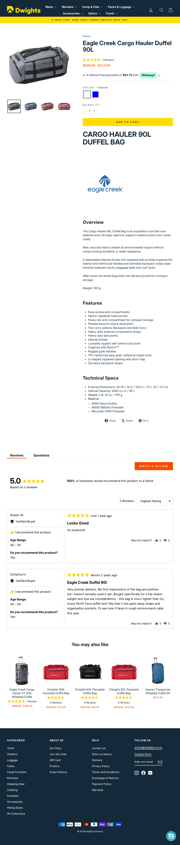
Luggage (12, 760)
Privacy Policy (101, 766)
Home (86, 36)
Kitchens (12, 778)
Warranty (97, 790)
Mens (50, 7)
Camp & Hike (91, 7)
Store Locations (102, 754)
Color (95, 87)
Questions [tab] (41, 455)
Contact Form (142, 754)
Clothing (12, 790)
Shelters (12, 754)
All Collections (16, 813)
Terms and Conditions (105, 772)
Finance (55, 766)
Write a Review (153, 466)
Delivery (97, 760)
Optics (93, 13)
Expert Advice (58, 772)
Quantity (91, 105)
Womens (68, 7)
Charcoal (87, 94)
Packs (11, 766)
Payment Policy (101, 784)
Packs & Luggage (120, 7)
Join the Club (58, 754)
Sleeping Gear (16, 784)
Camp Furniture (16, 772)
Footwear (13, 795)
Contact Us (99, 748)
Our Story (56, 748)
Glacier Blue (95, 94)
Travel (110, 13)
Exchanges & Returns (105, 778)
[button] (98, 59)
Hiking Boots (15, 807)
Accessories (71, 13)
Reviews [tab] (16, 455)
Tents (10, 748)
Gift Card (55, 760)
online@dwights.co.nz (148, 747)
